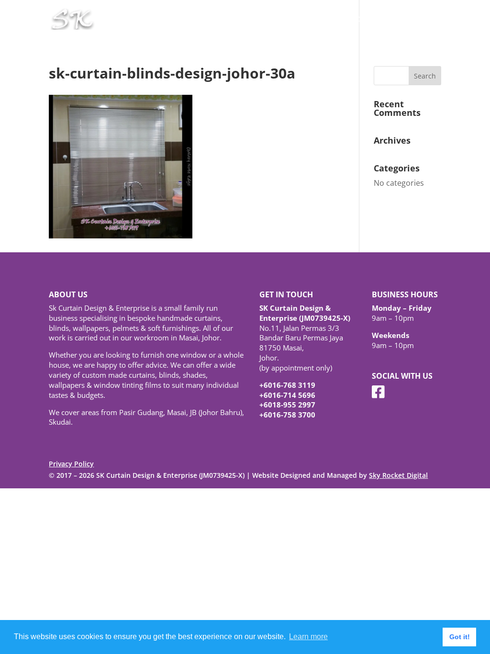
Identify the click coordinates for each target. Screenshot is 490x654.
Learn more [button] (308, 636)
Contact (428, 19)
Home (270, 19)
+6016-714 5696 (287, 395)
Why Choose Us (318, 19)
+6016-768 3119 (287, 385)
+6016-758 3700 (287, 414)
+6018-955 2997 (287, 404)
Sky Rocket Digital (398, 475)
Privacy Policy (71, 463)
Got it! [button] (459, 637)
